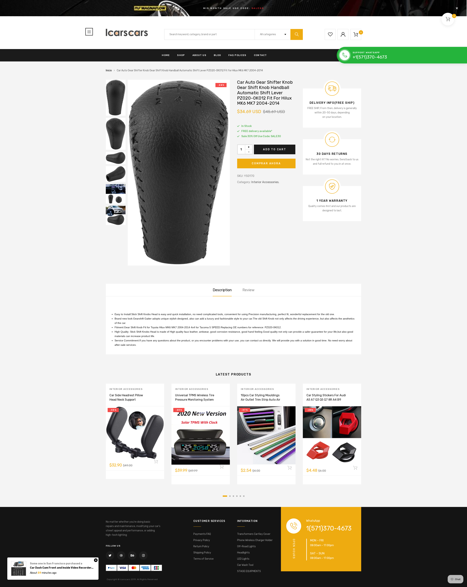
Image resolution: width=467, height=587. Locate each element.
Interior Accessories (126, 389)
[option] (179, 173)
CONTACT (260, 55)
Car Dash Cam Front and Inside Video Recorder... (61, 562)
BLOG (217, 55)
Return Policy (201, 546)
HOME (166, 55)
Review (248, 290)
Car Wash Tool (245, 565)
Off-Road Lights (246, 546)
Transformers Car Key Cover (253, 534)
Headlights (243, 552)
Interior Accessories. (265, 182)
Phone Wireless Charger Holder (255, 540)
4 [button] (237, 496)
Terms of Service (203, 558)
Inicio (109, 70)
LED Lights (243, 558)
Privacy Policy (201, 540)
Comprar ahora (266, 163)
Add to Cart (274, 149)
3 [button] (233, 496)
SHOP (181, 55)
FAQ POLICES (237, 55)
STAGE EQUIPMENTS (249, 571)
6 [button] (243, 496)
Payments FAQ (202, 534)
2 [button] (230, 496)
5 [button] (240, 496)
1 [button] (225, 496)
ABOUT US (199, 55)
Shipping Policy (202, 552)
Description (222, 290)
